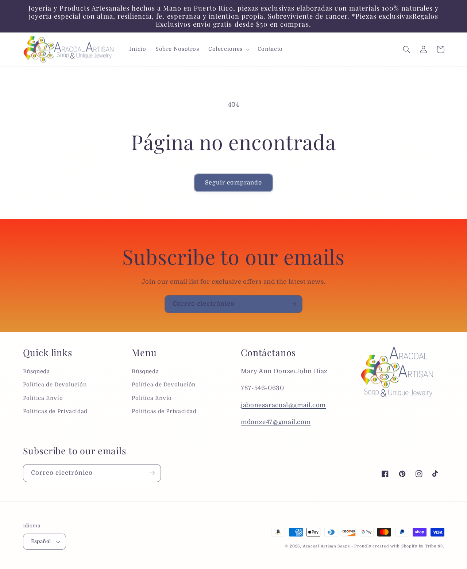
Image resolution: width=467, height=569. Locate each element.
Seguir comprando (233, 182)
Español (41, 541)
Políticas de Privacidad (55, 411)
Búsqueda (36, 371)
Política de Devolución (55, 385)
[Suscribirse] (293, 304)
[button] (228, 49)
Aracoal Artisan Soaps (326, 546)
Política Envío (43, 398)
